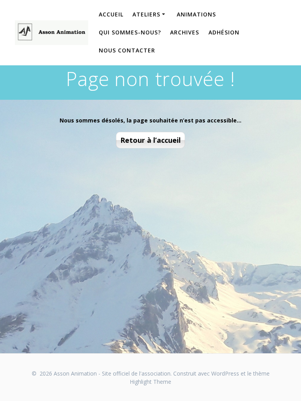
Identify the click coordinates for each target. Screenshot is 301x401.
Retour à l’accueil (150, 140)
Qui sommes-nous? (130, 32)
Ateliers (146, 14)
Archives (184, 32)
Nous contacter (127, 50)
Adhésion (224, 32)
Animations (196, 14)
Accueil (111, 14)
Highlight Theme (150, 381)
